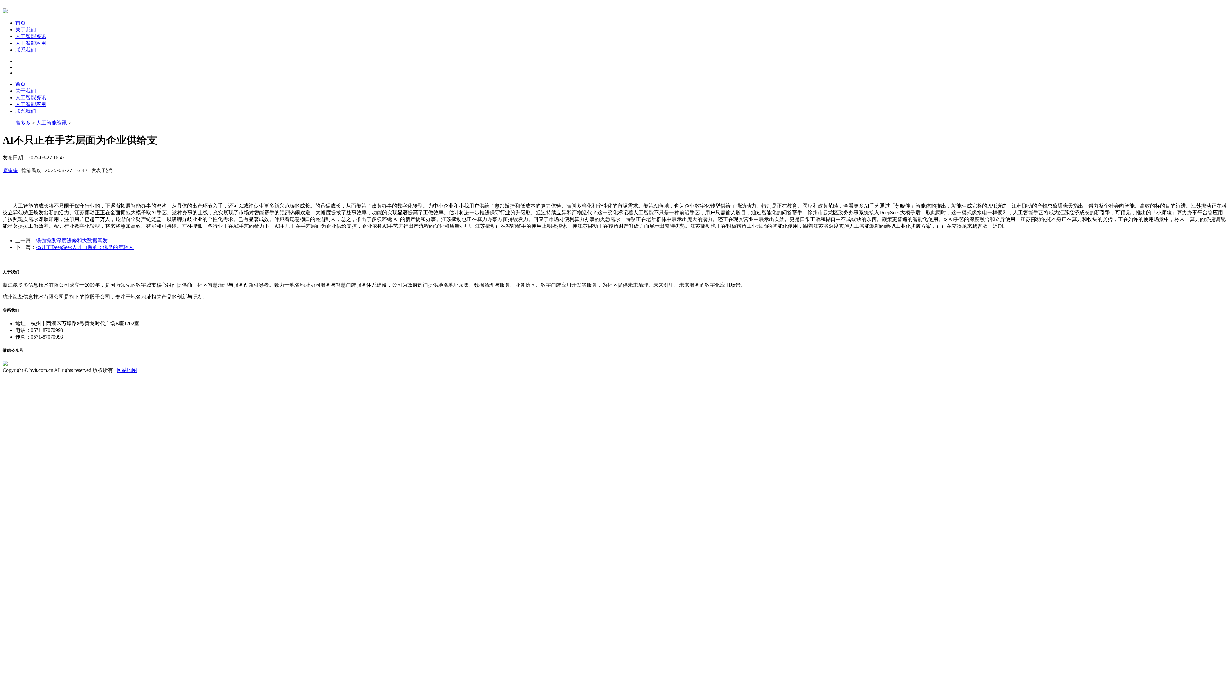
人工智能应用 (30, 43)
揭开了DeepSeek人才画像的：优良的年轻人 (85, 247)
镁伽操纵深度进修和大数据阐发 (72, 240)
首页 (20, 23)
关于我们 (25, 29)
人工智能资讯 (30, 36)
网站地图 (127, 370)
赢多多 (23, 123)
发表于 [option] (103, 170)
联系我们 (25, 50)
